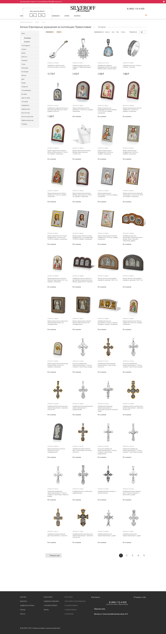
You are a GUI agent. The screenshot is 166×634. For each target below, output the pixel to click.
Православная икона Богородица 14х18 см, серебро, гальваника (108, 194)
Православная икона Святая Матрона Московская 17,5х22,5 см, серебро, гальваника (57, 152)
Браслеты (23, 601)
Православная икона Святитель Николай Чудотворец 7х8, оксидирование (57, 322)
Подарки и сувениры (51, 601)
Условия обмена (71, 610)
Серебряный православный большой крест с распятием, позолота (107, 365)
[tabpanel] (83, 48)
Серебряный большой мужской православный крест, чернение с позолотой (57, 407)
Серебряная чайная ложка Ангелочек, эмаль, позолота (56, 66)
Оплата (66, 16)
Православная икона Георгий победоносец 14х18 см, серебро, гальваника (108, 237)
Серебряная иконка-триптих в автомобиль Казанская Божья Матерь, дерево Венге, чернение (83, 280)
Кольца (22, 610)
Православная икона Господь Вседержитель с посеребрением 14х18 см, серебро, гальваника (83, 237)
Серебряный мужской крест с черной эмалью (107, 492)
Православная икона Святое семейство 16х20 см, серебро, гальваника (57, 194)
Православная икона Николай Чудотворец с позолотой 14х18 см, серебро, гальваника (133, 194)
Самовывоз (56, 16)
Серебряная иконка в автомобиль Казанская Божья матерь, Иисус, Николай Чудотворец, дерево (132, 238)
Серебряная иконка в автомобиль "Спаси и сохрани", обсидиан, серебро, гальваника (108, 322)
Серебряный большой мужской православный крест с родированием (83, 407)
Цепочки (23, 597)
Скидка (123, 32)
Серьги (22, 614)
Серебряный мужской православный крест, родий (106, 534)
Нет (41, 15)
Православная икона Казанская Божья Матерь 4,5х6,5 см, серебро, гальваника (57, 365)
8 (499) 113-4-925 (118, 602)
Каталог (22, 16)
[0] (144, 16)
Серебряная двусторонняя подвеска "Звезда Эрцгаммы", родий (82, 67)
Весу (117, 32)
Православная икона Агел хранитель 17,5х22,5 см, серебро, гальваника (83, 109)
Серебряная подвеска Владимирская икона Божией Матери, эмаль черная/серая (107, 67)
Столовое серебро (50, 605)
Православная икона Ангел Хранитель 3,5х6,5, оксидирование (56, 450)
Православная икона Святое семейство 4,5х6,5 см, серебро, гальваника (132, 322)
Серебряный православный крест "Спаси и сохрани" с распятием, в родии (131, 493)
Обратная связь (99, 609)
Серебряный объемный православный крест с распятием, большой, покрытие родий (108, 408)
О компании (69, 614)
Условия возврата (71, 605)
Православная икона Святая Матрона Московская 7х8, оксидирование (82, 322)
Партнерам (69, 597)
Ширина (107, 32)
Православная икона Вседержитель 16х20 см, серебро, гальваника (105, 152)
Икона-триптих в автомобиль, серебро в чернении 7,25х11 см (107, 279)
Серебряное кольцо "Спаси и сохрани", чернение (132, 66)
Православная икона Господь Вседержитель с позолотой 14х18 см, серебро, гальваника (57, 237)
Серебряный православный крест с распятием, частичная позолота (82, 450)
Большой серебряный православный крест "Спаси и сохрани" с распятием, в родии (82, 365)
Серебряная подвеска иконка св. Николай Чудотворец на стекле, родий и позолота (57, 109)
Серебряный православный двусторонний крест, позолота (57, 534)
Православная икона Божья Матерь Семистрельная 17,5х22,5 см (82, 152)
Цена (113, 32)
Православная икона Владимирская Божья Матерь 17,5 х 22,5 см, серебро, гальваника (107, 110)
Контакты (77, 16)
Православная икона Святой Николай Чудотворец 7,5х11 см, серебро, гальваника (57, 280)
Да (33, 15)
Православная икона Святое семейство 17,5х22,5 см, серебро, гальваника (132, 109)
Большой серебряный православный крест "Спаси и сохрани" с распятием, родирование (107, 451)
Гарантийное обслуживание (75, 601)
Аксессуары (48, 597)
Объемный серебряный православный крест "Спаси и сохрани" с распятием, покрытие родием (57, 494)
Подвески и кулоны (27, 605)
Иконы (46, 610)
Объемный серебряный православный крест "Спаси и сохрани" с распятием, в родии (132, 450)
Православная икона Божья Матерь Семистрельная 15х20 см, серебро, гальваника (82, 194)
